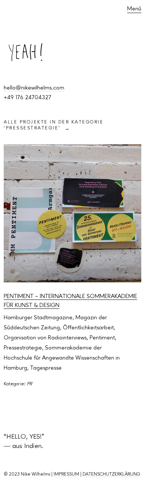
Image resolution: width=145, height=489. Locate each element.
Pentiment (102, 338)
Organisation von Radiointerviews (45, 338)
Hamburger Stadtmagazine (38, 318)
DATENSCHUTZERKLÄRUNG (111, 474)
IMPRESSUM (66, 474)
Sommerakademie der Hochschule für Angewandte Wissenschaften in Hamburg (62, 358)
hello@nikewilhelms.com (34, 88)
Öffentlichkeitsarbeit (88, 328)
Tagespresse (46, 368)
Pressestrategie (23, 348)
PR (29, 384)
